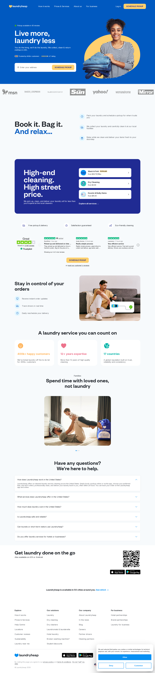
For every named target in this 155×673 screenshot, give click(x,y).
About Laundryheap (87, 615)
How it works (44, 6)
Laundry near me (22, 644)
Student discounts (54, 644)
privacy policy (48, 662)
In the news (84, 620)
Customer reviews (22, 634)
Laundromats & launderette (58, 629)
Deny (111, 666)
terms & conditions (64, 662)
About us (78, 6)
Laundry (50, 615)
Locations (19, 629)
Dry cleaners (52, 625)
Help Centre (20, 625)
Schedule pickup (134, 6)
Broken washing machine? (58, 639)
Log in (118, 6)
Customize (138, 666)
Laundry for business (120, 625)
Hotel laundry (53, 634)
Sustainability (20, 639)
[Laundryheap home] (18, 6)
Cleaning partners (86, 639)
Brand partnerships (119, 620)
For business (91, 6)
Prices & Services (61, 6)
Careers (82, 629)
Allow (125, 657)
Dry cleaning (52, 620)
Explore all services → (89, 204)
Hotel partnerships (119, 615)
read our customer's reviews (78, 265)
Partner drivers (85, 634)
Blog (81, 625)
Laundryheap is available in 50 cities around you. (76, 590)
